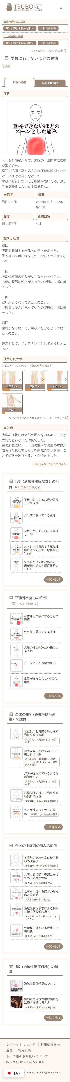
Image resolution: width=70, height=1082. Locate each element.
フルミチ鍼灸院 (56, 51)
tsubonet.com (32, 1072)
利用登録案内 (50, 1044)
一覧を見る (53, 579)
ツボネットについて (20, 1044)
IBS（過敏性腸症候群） (19, 28)
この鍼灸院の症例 (13, 36)
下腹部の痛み (48, 28)
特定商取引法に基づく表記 (25, 1062)
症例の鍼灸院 (50, 83)
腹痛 (7, 65)
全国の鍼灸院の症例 (14, 21)
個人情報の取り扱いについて (27, 1056)
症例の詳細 (19, 82)
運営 (9, 1050)
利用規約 (24, 1050)
